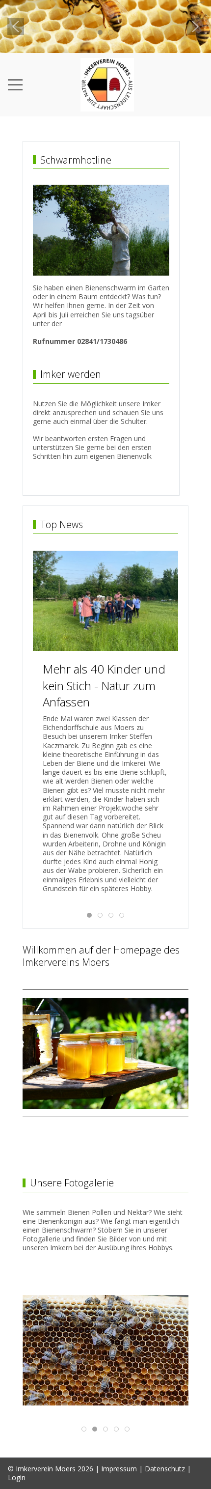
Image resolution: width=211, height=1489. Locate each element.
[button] (15, 26)
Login (17, 1477)
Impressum (119, 1468)
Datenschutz (165, 1468)
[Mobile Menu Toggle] (15, 84)
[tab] (100, 32)
